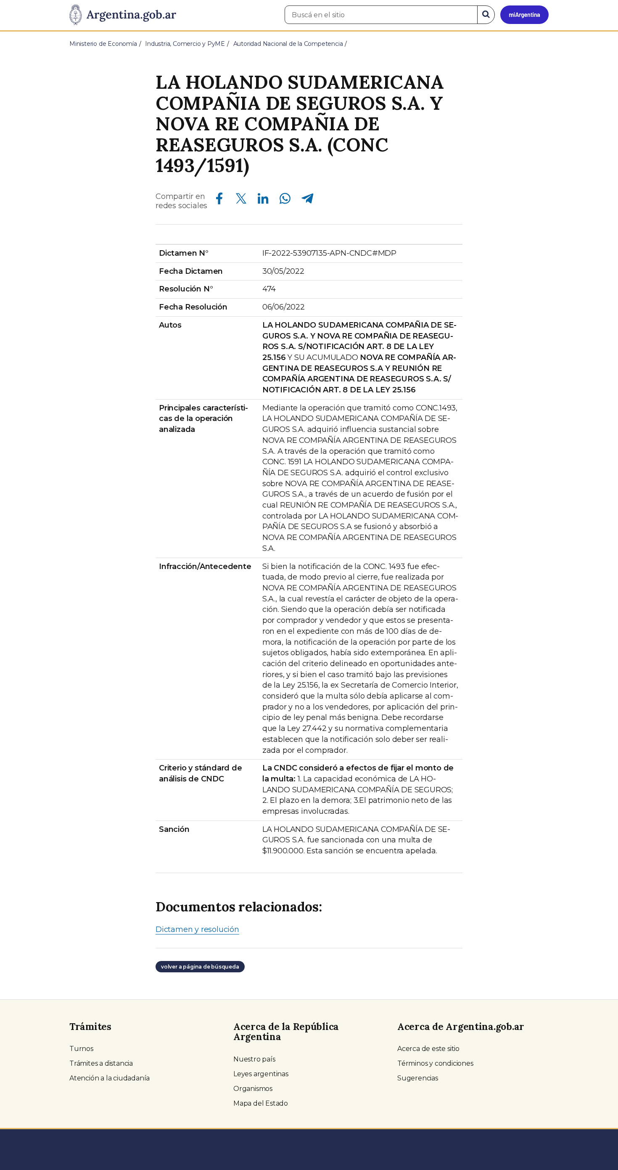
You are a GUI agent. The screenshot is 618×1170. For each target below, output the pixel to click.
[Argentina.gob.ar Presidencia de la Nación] (122, 15)
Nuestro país (254, 1059)
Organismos (252, 1089)
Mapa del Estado (260, 1103)
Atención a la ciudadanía (109, 1078)
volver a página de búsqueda (200, 967)
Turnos (81, 1049)
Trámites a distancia (101, 1063)
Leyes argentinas (260, 1074)
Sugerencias (417, 1078)
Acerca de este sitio (428, 1049)
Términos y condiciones (435, 1063)
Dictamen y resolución (197, 929)
